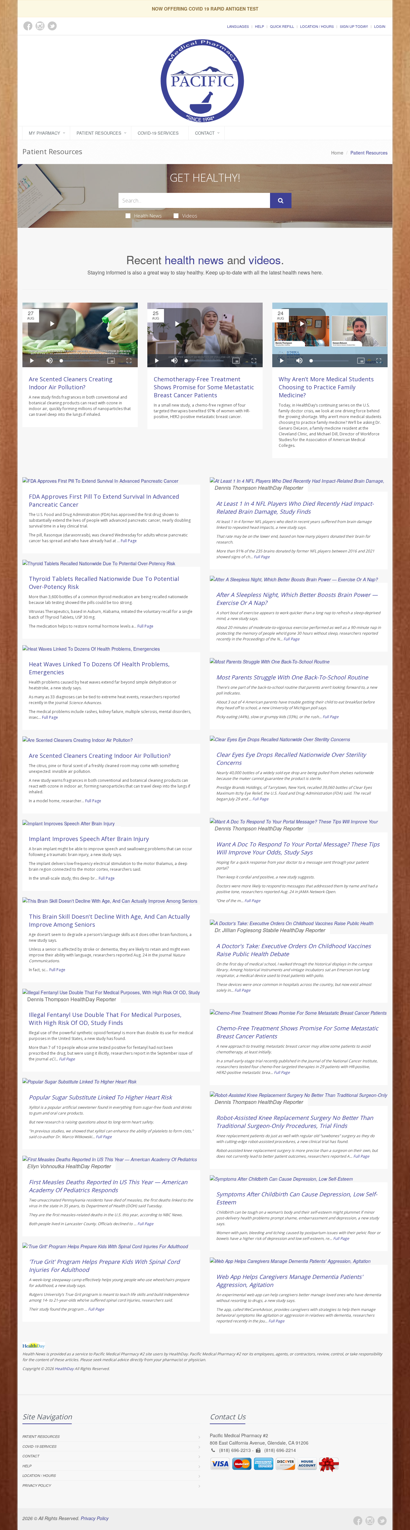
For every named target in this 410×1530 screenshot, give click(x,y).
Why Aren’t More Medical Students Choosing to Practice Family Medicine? (326, 387)
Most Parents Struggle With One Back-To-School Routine (292, 677)
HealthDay (64, 1368)
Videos (189, 215)
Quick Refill (282, 26)
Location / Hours (317, 26)
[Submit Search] (280, 200)
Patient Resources (99, 133)
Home (337, 152)
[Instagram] (369, 1520)
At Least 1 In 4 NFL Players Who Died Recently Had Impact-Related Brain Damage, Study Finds (295, 507)
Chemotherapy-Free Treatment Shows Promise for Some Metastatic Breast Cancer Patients (204, 387)
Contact (205, 133)
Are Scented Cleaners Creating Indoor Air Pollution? (70, 383)
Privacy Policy (36, 1485)
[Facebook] (357, 1520)
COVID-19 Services (158, 133)
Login (379, 26)
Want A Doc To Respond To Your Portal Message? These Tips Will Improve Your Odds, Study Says (298, 848)
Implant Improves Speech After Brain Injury (89, 839)
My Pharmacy (44, 133)
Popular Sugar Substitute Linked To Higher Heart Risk (100, 1097)
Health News (148, 215)
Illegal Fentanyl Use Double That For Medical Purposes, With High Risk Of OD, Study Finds (105, 1019)
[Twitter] (382, 1520)
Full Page (129, 540)
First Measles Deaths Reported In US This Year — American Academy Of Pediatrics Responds (108, 1186)
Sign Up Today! (354, 26)
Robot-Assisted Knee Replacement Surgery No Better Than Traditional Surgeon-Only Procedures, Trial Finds (294, 1122)
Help (259, 26)
